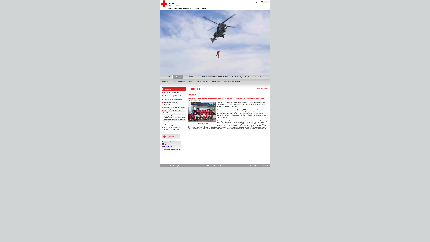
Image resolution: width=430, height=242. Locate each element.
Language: (257, 2)
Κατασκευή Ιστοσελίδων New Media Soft (255, 166)
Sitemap (250, 2)
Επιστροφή (192, 94)
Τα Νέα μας (194, 89)
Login (245, 2)
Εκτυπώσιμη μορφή (262, 89)
